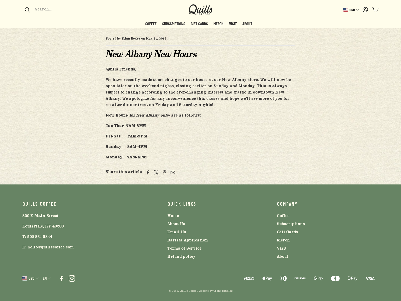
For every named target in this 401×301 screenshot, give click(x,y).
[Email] (173, 172)
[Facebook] (61, 278)
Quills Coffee (188, 291)
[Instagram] (72, 278)
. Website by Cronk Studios (215, 291)
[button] (55, 9)
